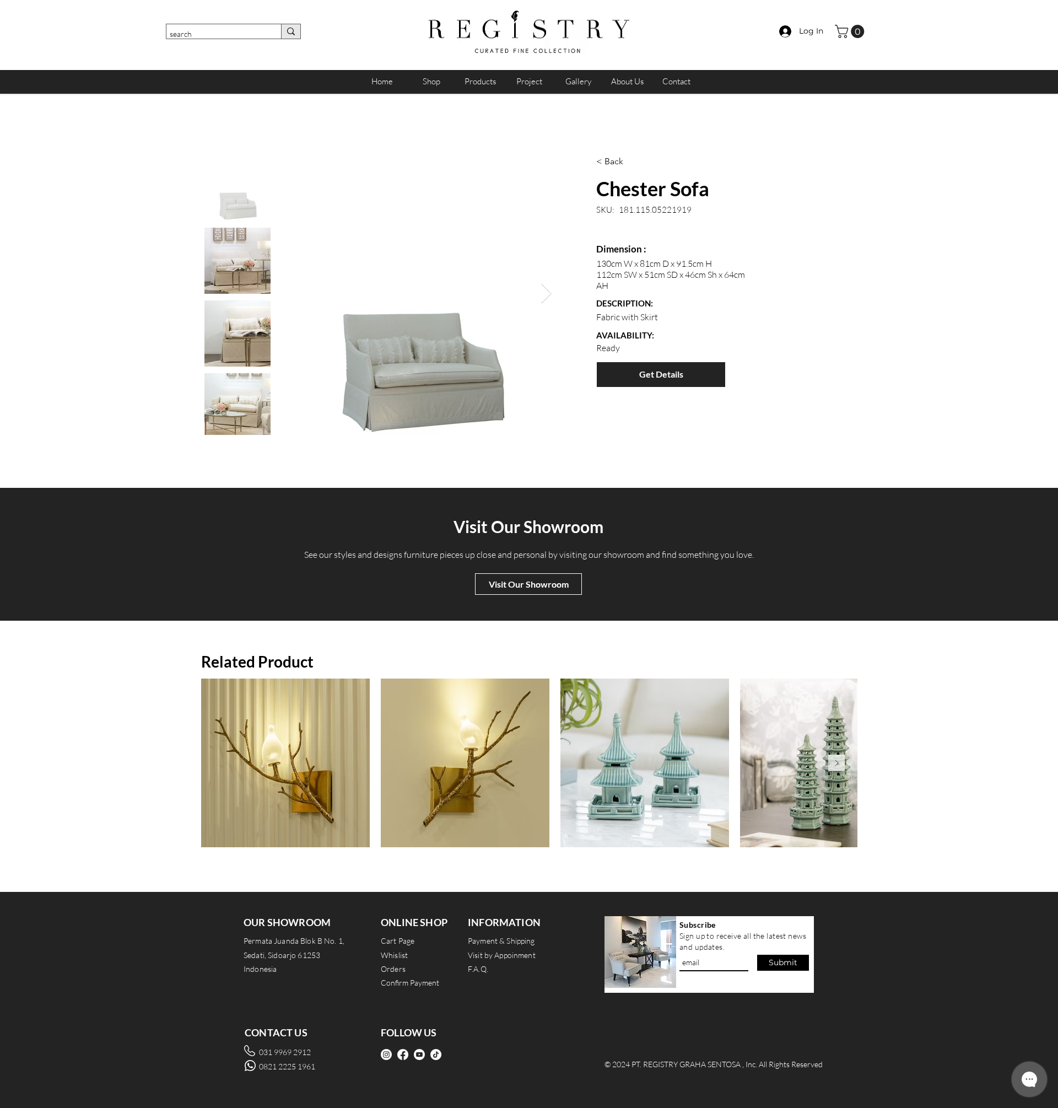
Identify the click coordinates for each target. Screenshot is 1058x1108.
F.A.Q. (478, 968)
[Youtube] (419, 1054)
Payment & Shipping (501, 940)
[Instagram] (386, 1054)
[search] (290, 31)
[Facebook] (402, 1054)
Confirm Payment (410, 982)
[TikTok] (435, 1054)
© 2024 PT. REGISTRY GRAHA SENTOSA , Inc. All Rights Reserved (713, 1064)
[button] (851, 31)
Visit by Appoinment (502, 955)
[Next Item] (546, 293)
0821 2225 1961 (287, 1066)
